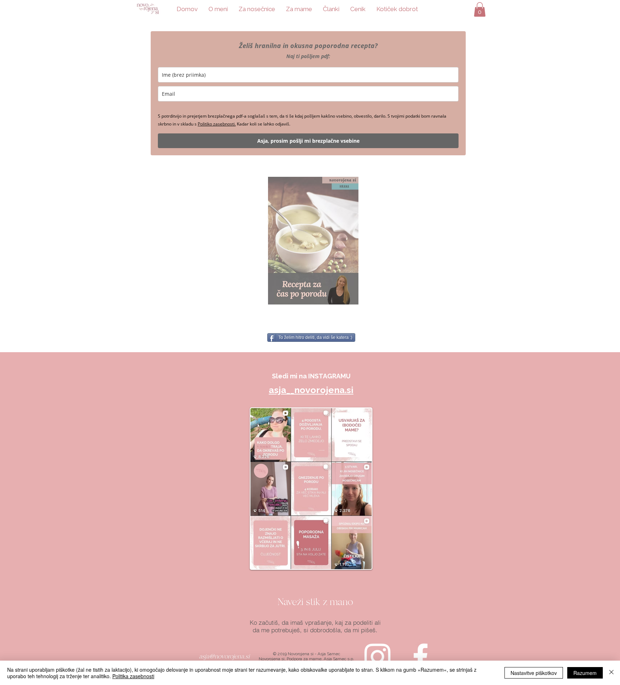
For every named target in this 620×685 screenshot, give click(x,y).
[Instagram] (377, 656)
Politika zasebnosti (133, 676)
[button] (480, 9)
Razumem (585, 672)
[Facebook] (420, 656)
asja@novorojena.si (224, 656)
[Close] (611, 672)
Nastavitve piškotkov (534, 672)
